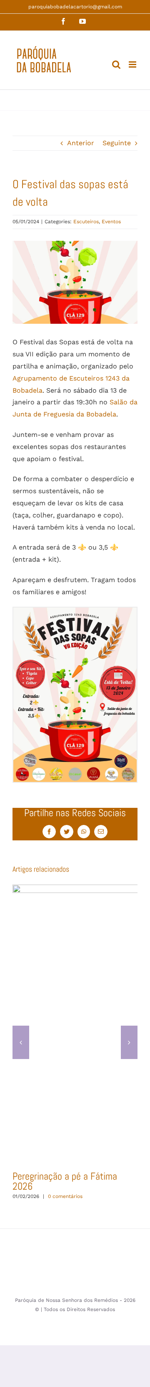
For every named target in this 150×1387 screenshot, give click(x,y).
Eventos (111, 221)
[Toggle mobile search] (116, 64)
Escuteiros (86, 221)
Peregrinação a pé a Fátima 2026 (64, 1181)
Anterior (80, 143)
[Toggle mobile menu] (133, 64)
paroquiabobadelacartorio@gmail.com (75, 7)
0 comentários (65, 1196)
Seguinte (116, 143)
